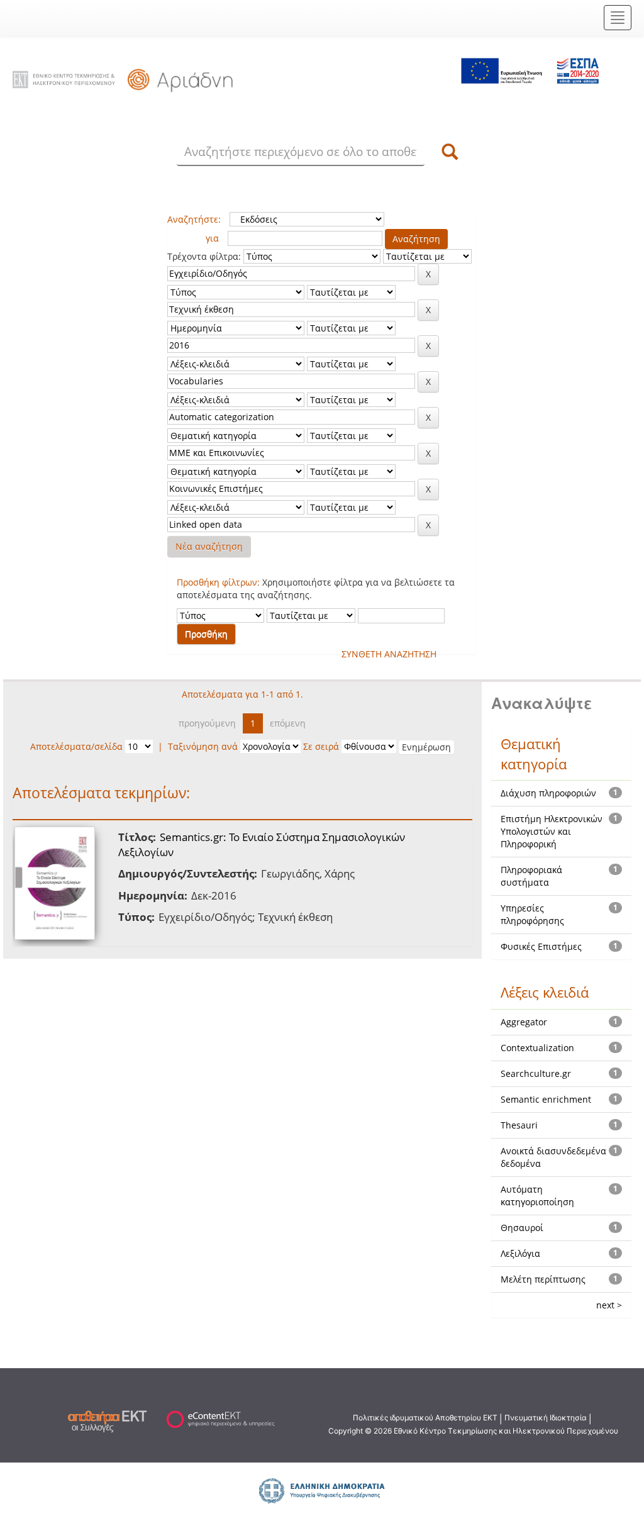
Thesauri (519, 1125)
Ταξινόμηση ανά (203, 746)
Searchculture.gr (536, 1073)
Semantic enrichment (546, 1099)
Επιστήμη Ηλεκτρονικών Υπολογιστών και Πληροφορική (551, 831)
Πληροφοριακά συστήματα (531, 876)
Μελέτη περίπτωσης (543, 1279)
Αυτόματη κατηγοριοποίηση (537, 1195)
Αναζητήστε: (194, 219)
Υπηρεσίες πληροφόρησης (532, 914)
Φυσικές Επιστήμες (541, 946)
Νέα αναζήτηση (209, 546)
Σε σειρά (321, 746)
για (212, 238)
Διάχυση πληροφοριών (548, 793)
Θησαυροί (522, 1228)
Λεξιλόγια (520, 1253)
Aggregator (524, 1022)
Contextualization (537, 1048)
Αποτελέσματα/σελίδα (76, 746)
